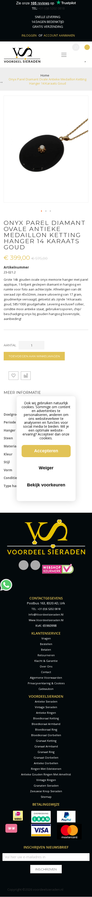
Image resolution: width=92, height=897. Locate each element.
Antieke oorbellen (46, 763)
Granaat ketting (46, 741)
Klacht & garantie (46, 661)
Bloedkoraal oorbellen (46, 735)
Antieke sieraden (46, 701)
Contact (46, 672)
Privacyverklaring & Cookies (46, 683)
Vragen (46, 638)
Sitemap (46, 797)
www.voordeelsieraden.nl (46, 620)
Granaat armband (46, 746)
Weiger (46, 467)
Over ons (46, 666)
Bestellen (46, 644)
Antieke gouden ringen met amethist (46, 774)
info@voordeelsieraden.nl (46, 614)
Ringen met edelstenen (46, 769)
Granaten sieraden (46, 785)
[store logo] (22, 55)
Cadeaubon (46, 689)
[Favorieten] (86, 60)
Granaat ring (46, 752)
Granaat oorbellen (46, 757)
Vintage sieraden (46, 707)
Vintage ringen (46, 780)
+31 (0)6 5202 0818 (51, 8)
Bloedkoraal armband (46, 724)
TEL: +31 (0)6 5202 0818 (46, 609)
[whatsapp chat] (6, 581)
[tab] (46, 392)
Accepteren (46, 450)
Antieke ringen (46, 712)
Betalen (46, 649)
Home (44, 75)
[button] (41, 211)
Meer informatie (22, 392)
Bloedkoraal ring (46, 729)
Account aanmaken (59, 35)
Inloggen (29, 35)
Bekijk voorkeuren (46, 484)
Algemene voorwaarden (46, 677)
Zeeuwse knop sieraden (46, 791)
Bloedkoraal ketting (46, 718)
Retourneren (46, 655)
